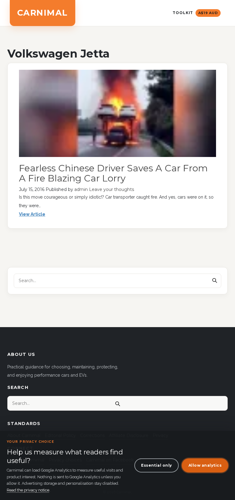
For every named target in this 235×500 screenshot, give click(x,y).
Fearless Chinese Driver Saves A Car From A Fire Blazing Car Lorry (113, 173)
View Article (32, 214)
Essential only (156, 465)
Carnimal (42, 13)
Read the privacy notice (28, 490)
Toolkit (195, 12)
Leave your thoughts (111, 189)
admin (81, 189)
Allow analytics (205, 465)
